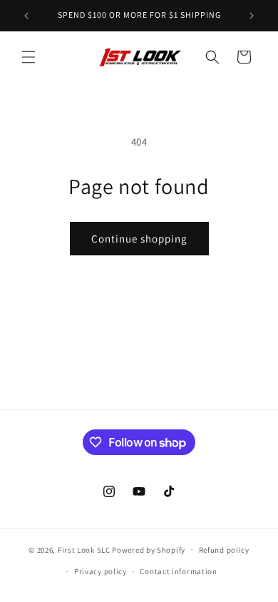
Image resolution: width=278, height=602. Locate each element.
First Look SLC (84, 549)
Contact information (178, 571)
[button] (28, 57)
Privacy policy (100, 571)
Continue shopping (139, 238)
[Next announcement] (251, 15)
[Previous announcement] (26, 15)
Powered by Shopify (148, 549)
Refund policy (224, 550)
